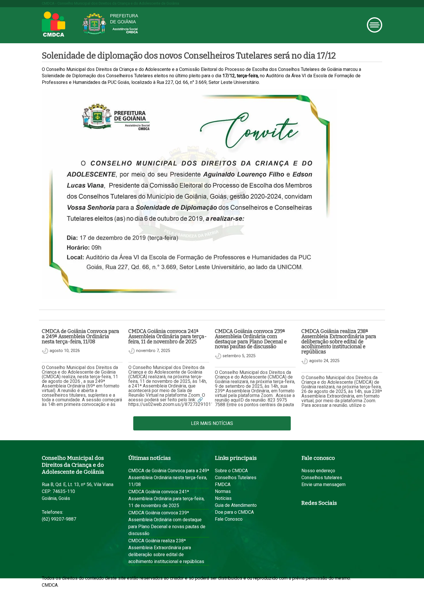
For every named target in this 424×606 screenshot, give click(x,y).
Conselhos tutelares (321, 477)
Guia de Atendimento (236, 505)
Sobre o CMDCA (231, 470)
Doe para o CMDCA (234, 512)
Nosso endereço (318, 470)
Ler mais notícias (212, 423)
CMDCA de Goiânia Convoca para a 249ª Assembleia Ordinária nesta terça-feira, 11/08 (168, 477)
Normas (223, 491)
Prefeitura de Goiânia (110, 24)
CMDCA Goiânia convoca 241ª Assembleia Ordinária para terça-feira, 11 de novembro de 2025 (166, 498)
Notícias (223, 498)
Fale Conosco (229, 519)
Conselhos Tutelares (235, 477)
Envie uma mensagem (323, 484)
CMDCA (53, 24)
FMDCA (222, 484)
